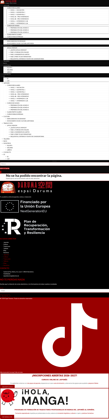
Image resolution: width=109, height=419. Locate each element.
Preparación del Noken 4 (19, 30)
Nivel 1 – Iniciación (17, 10)
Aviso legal (12, 372)
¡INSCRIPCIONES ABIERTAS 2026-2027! (54, 375)
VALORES (10, 70)
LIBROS (9, 72)
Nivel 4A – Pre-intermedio (19, 16)
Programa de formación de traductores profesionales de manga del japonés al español (55, 410)
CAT (8, 81)
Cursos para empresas (15, 36)
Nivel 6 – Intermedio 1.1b (19, 21)
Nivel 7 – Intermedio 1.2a (19, 23)
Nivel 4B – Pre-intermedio (19, 19)
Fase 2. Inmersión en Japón (19, 54)
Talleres (6, 61)
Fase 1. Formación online (19, 52)
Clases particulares (14, 34)
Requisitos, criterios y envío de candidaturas (27, 59)
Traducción (6, 246)
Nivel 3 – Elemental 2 (17, 14)
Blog (5, 63)
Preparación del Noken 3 (19, 32)
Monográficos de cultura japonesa (20, 43)
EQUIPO (9, 67)
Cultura (6, 39)
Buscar (54, 161)
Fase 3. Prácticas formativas (20, 56)
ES (4, 76)
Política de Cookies (19, 372)
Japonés (6, 5)
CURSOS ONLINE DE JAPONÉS (54, 380)
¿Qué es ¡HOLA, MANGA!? (18, 50)
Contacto (7, 74)
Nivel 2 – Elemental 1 (17, 12)
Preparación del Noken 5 (19, 28)
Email (1, 288)
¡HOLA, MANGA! (12, 48)
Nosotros (7, 65)
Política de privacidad (4, 372)
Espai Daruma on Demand (16, 41)
